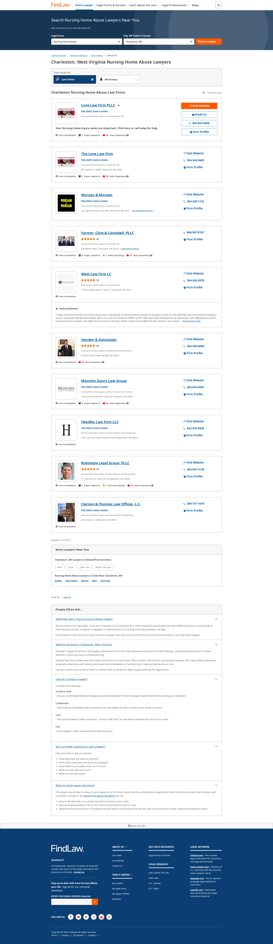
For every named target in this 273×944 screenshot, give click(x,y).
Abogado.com (197, 878)
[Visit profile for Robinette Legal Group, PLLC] (66, 471)
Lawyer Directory (58, 55)
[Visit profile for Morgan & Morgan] (66, 203)
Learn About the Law (159, 872)
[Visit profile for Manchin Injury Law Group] (66, 388)
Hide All (67, 597)
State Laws (154, 878)
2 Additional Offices (130, 248)
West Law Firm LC (96, 273)
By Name (116, 899)
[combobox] (86, 41)
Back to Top (138, 825)
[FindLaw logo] (61, 5)
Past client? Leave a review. (94, 111)
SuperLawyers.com (199, 866)
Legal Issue (57, 35)
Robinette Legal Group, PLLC (105, 462)
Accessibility (118, 860)
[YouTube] (78, 917)
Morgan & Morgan (96, 194)
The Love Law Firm (97, 153)
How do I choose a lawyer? (72, 679)
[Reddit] (101, 917)
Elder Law (84, 567)
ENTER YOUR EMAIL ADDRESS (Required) (71, 896)
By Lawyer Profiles (120, 893)
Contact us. (79, 872)
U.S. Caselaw (155, 883)
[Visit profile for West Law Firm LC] (66, 282)
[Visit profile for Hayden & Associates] (66, 347)
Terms (54, 935)
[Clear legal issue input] (119, 41)
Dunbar (58, 580)
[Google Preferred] (109, 917)
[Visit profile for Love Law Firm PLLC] (66, 113)
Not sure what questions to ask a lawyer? (80, 746)
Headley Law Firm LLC (100, 421)
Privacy (65, 935)
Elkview (85, 580)
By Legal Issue (119, 888)
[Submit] (95, 902)
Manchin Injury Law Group (104, 380)
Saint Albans (71, 580)
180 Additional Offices (142, 210)
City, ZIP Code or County (136, 35)
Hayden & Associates (98, 339)
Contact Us (117, 866)
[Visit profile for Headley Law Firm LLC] (66, 430)
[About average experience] (128, 135)
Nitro (94, 580)
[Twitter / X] (86, 917)
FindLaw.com (196, 855)
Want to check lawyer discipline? (75, 785)
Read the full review (191, 321)
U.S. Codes (154, 888)
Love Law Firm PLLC (98, 105)
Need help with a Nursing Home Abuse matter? (84, 619)
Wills (59, 567)
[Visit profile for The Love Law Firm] (66, 162)
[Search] (218, 5)
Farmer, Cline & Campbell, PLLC (107, 232)
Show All (55, 597)
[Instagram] (94, 917)
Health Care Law (103, 567)
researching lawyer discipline (99, 795)
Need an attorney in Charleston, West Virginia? (84, 644)
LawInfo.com (196, 890)
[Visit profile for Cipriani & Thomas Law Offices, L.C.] (66, 512)
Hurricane (105, 580)
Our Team (117, 855)
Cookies (92, 935)
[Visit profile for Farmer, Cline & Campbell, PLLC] (66, 241)
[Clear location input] (191, 41)
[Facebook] (71, 917)
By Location (117, 883)
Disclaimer (78, 935)
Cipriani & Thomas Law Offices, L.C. (111, 504)
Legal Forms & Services (159, 855)
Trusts (71, 567)
